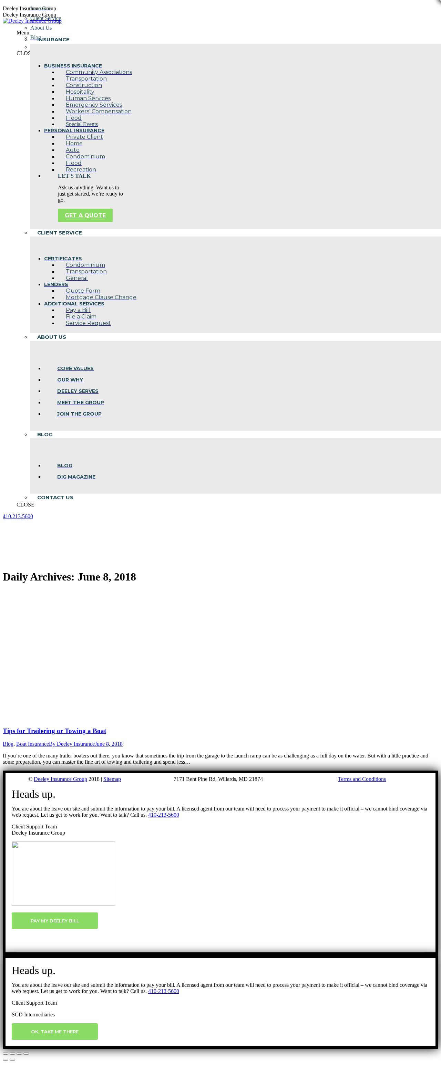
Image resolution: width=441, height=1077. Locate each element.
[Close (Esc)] (5, 1054)
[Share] (12, 1054)
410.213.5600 (18, 516)
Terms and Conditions (362, 779)
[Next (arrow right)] (12, 1060)
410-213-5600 (163, 815)
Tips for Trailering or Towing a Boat (54, 730)
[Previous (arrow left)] (5, 1060)
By (72, 744)
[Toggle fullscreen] (19, 1054)
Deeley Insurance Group (60, 779)
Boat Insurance (32, 744)
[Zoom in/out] (26, 1054)
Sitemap (112, 779)
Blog (8, 744)
